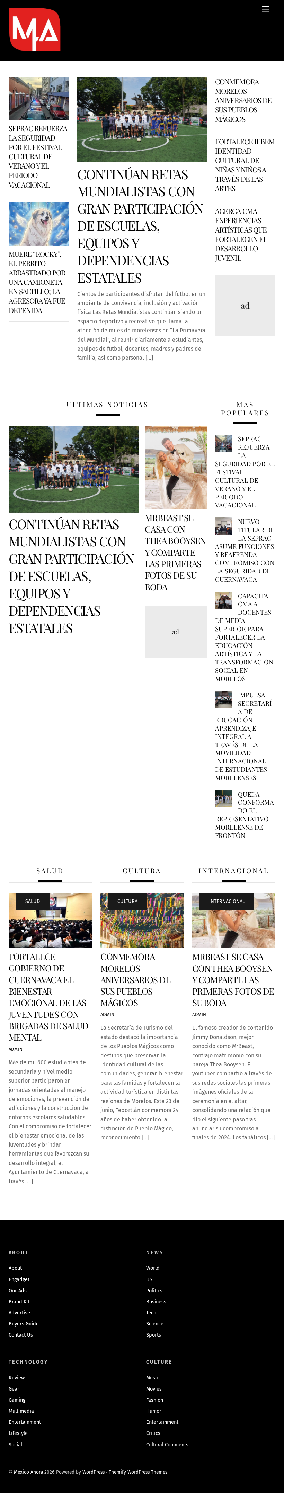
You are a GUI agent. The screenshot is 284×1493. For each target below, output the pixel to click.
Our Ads (18, 1291)
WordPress (93, 1472)
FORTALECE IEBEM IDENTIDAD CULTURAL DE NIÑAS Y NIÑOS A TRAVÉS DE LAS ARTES (245, 164)
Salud (32, 901)
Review (17, 1378)
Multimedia (21, 1411)
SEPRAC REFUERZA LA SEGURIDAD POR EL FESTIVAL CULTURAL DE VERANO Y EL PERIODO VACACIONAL (38, 156)
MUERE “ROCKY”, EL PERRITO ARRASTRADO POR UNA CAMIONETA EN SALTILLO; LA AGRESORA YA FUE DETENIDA (37, 282)
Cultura (127, 901)
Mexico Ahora (28, 1472)
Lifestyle (18, 1433)
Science (154, 1324)
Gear (14, 1389)
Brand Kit (19, 1302)
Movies (154, 1389)
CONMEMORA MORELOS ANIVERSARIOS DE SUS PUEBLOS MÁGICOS (243, 100)
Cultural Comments (167, 1445)
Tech (151, 1313)
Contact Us (21, 1335)
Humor (153, 1411)
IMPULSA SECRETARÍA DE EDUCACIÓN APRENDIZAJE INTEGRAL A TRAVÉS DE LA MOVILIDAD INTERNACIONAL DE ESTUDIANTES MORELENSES (243, 736)
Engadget (19, 1280)
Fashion (154, 1400)
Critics (153, 1433)
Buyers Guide (24, 1324)
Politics (154, 1291)
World (153, 1268)
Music (152, 1378)
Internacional (227, 901)
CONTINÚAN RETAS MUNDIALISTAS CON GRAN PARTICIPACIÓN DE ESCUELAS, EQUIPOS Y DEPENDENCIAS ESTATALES (140, 226)
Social (15, 1445)
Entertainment (25, 1422)
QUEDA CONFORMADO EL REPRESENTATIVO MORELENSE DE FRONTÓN (244, 815)
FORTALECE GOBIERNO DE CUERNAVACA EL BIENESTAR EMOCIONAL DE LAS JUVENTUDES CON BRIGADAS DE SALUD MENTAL (48, 996)
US (149, 1280)
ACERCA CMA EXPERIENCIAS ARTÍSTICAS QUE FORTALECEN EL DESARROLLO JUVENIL (241, 234)
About (15, 1268)
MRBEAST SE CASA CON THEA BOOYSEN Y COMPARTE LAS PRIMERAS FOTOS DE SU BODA (175, 552)
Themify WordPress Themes (138, 1472)
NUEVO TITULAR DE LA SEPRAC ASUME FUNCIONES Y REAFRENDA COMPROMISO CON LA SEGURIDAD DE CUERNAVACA (244, 550)
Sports (153, 1335)
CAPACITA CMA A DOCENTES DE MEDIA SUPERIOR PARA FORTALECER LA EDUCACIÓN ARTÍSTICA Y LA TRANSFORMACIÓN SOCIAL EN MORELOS (244, 637)
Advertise (19, 1313)
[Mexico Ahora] (35, 39)
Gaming (17, 1400)
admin (16, 1049)
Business (156, 1302)
